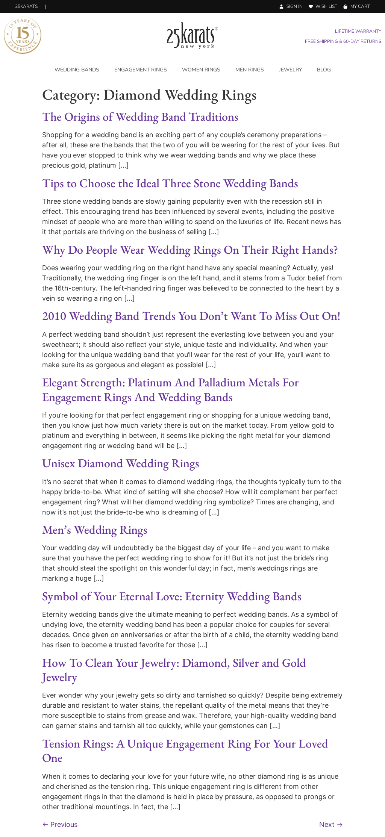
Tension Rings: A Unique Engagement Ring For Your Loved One (185, 751)
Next (331, 824)
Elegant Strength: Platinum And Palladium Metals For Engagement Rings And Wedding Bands (170, 389)
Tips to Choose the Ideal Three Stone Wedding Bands (170, 183)
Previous (59, 824)
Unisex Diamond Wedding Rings (120, 463)
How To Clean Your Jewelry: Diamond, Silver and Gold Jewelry (174, 670)
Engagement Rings (140, 69)
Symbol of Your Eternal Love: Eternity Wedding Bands (172, 596)
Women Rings (201, 69)
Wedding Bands (77, 69)
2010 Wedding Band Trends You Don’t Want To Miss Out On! (191, 316)
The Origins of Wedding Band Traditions (140, 116)
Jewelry (290, 69)
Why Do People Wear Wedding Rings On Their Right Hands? (190, 249)
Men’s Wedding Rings (94, 529)
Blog (324, 69)
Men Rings (249, 69)
